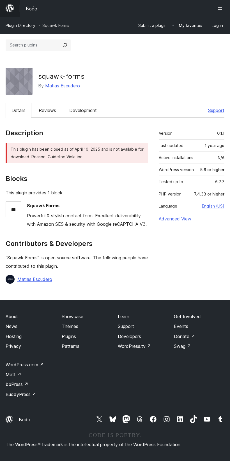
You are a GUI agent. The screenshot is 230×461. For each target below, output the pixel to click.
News (11, 326)
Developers (129, 336)
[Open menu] (221, 8)
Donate (184, 336)
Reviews (47, 110)
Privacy (13, 346)
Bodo (24, 419)
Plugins (69, 336)
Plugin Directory (20, 25)
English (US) (213, 206)
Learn (123, 316)
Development (83, 110)
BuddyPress (21, 394)
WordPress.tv (134, 346)
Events (181, 326)
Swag (182, 346)
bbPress (17, 384)
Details (19, 110)
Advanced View (175, 219)
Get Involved (187, 316)
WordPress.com (25, 364)
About (12, 316)
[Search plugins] (65, 45)
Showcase (72, 316)
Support (216, 110)
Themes (70, 326)
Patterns (70, 346)
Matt (13, 374)
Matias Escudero (62, 86)
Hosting (14, 336)
